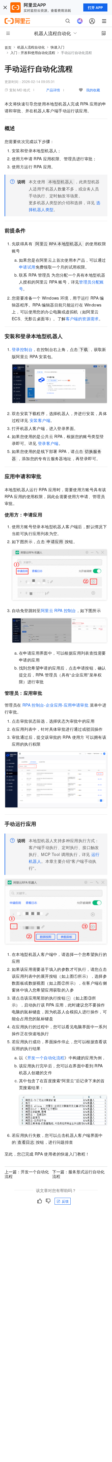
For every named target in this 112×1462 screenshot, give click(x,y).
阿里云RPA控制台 (58, 610)
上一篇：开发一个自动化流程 (27, 1174)
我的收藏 (93, 89)
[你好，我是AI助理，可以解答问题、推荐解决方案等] (80, 21)
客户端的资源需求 (82, 318)
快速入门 (57, 47)
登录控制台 (22, 349)
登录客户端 (48, 443)
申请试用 (27, 267)
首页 (8, 47)
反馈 (65, 1201)
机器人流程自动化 (31, 47)
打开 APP (95, 7)
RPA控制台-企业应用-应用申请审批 (55, 705)
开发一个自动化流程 (46, 1057)
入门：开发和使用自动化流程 (32, 52)
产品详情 (53, 89)
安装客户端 (40, 420)
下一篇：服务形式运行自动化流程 (78, 1174)
